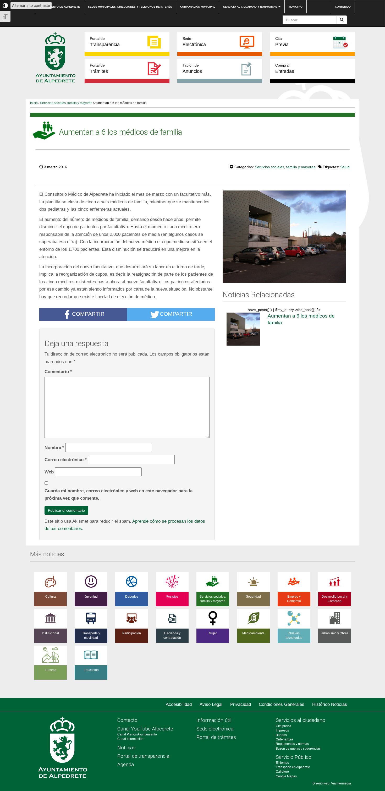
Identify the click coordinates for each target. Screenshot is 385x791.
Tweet (214, 166)
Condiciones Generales (281, 704)
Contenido (343, 6)
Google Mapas (286, 776)
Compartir (88, 314)
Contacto (127, 720)
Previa (282, 41)
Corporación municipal (197, 6)
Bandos (281, 735)
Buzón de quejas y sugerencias (298, 748)
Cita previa (283, 726)
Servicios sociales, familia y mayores (66, 103)
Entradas (284, 68)
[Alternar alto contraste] (5, 5)
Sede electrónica (214, 729)
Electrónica (194, 41)
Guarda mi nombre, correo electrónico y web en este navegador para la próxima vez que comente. (118, 494)
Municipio (295, 6)
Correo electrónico (66, 459)
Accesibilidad (179, 704)
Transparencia (105, 41)
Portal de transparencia (143, 756)
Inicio (34, 103)
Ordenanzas (284, 739)
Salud (345, 167)
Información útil (214, 720)
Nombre (54, 447)
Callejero (282, 771)
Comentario (58, 371)
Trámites (99, 68)
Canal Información (130, 739)
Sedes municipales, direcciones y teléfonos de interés (130, 6)
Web (49, 471)
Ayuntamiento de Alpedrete (59, 6)
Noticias (126, 748)
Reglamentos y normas (292, 744)
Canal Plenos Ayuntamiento (137, 734)
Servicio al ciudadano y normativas (250, 6)
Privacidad (240, 704)
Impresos (282, 730)
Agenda (125, 764)
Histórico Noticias (329, 704)
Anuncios (192, 68)
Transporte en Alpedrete (293, 767)
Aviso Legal (211, 704)
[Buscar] (342, 19)
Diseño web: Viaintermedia (331, 783)
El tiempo (282, 763)
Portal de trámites (216, 737)
